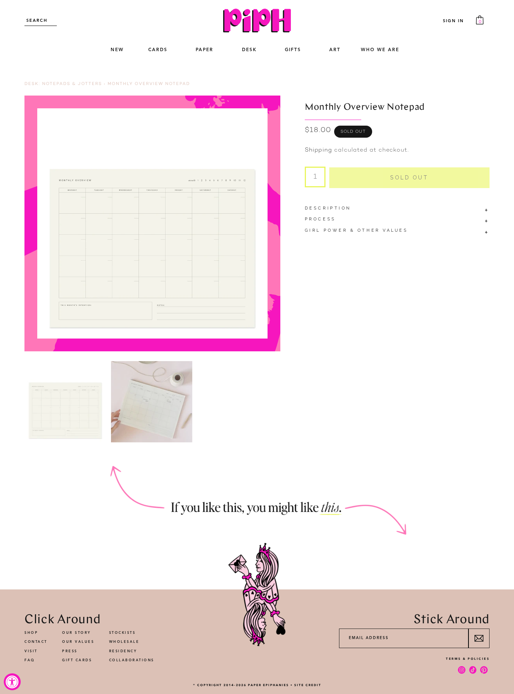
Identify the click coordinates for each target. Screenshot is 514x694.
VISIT (31, 651)
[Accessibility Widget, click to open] (12, 681)
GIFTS (293, 50)
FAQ (29, 660)
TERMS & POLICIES (468, 659)
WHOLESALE (124, 642)
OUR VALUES (78, 642)
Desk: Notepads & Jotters (63, 84)
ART (335, 50)
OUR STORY (76, 633)
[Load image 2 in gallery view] (152, 402)
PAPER (204, 50)
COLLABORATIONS (131, 660)
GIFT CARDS (77, 660)
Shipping (318, 150)
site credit (307, 685)
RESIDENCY (123, 651)
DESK (249, 50)
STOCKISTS (122, 633)
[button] (157, 50)
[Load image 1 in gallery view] (65, 402)
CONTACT (35, 642)
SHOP (31, 633)
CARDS (157, 50)
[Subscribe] (479, 638)
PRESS (70, 651)
